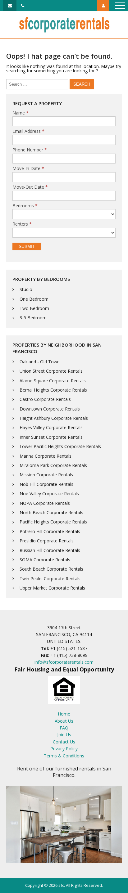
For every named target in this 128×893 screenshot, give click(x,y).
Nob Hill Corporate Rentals (46, 484)
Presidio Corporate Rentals (47, 541)
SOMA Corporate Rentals (45, 560)
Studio (26, 289)
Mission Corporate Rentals (46, 475)
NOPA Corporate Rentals (45, 503)
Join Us (64, 735)
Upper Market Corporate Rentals (52, 588)
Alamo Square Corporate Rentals (53, 381)
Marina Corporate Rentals (45, 456)
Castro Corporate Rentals (45, 399)
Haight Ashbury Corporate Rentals (54, 418)
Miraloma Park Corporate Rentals (53, 465)
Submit (27, 246)
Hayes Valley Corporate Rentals (51, 427)
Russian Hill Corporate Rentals (50, 550)
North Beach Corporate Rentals (51, 512)
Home (64, 714)
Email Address (28, 131)
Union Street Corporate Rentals (51, 371)
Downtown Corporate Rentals (50, 409)
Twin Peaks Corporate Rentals (50, 578)
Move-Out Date (30, 187)
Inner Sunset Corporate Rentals (51, 437)
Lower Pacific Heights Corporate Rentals (60, 446)
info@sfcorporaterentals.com (64, 662)
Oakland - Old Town (40, 362)
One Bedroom (34, 299)
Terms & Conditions (64, 756)
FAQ (64, 728)
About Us (64, 721)
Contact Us (64, 742)
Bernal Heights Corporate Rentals (53, 390)
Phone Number (29, 150)
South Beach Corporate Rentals (51, 569)
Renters (22, 224)
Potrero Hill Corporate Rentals (50, 531)
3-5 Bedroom (33, 318)
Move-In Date (28, 168)
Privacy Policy (64, 749)
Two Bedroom (34, 308)
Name (20, 113)
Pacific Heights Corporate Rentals (53, 522)
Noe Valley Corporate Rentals (49, 493)
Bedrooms (25, 206)
